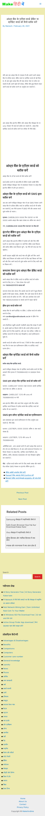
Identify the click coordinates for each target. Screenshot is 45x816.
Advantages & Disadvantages (15, 640)
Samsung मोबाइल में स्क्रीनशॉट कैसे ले (20, 519)
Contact (22, 804)
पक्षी (4, 736)
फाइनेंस (5, 748)
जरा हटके (6, 720)
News (5, 668)
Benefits (6, 644)
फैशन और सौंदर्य (8, 752)
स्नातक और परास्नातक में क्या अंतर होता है (21, 545)
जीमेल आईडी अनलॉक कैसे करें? (15, 472)
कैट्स (5, 708)
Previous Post (22, 493)
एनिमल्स (5, 696)
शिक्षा (4, 784)
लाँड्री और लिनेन (8, 772)
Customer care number (13, 656)
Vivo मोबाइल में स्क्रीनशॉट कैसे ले (18, 532)
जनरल (5, 716)
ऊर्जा (4, 692)
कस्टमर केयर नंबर (9, 704)
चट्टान (5, 712)
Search (6, 572)
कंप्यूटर (5, 700)
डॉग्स (5, 728)
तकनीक (5, 732)
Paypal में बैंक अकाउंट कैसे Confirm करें (19, 475)
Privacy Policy (23, 807)
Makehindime (28, 811)
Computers (8, 652)
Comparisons (9, 648)
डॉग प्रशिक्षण (7, 724)
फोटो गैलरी (6, 756)
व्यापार (5, 780)
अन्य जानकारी (7, 680)
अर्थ (4, 684)
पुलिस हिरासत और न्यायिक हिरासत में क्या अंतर (20, 539)
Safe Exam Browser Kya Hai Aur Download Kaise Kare (21, 526)
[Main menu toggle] (40, 3)
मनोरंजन (6, 764)
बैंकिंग (5, 760)
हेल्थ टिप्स (6, 788)
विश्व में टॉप (6, 776)
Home (22, 798)
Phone (6, 672)
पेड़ (4, 740)
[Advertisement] (22, 51)
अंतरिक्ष (5, 676)
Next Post (22, 499)
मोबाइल (5, 768)
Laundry (6, 664)
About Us (23, 801)
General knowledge (11, 660)
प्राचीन (5, 744)
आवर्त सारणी (7, 688)
